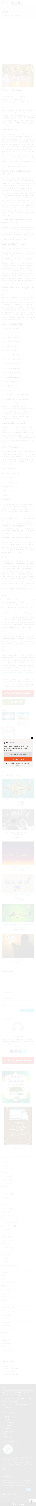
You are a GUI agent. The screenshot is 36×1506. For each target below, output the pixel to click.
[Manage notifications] (31, 1501)
